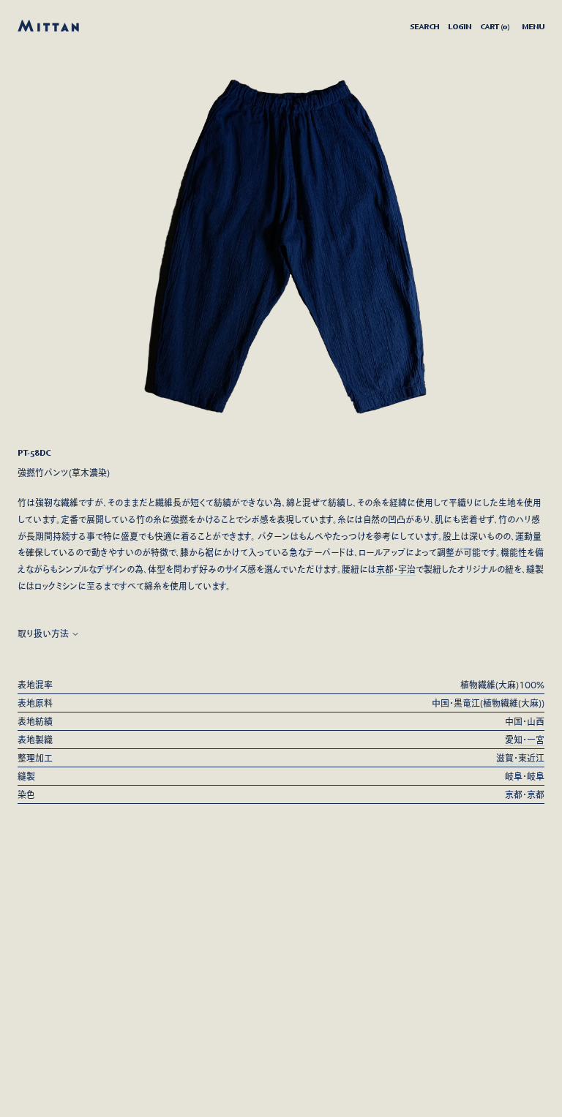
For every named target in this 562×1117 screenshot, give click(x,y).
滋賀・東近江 (520, 757)
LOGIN (459, 26)
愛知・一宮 (524, 739)
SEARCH (424, 26)
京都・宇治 (396, 569)
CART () (494, 26)
